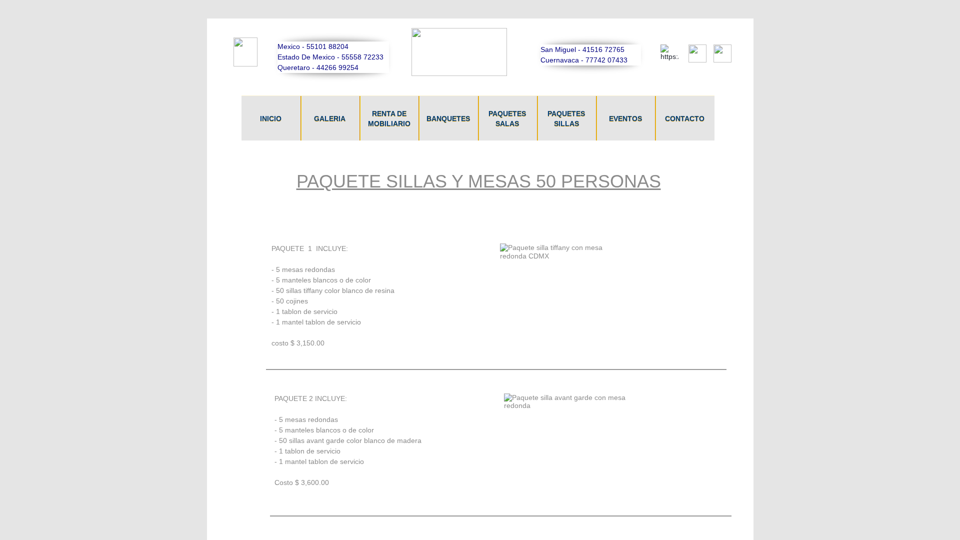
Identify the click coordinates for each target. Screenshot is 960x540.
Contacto (684, 118)
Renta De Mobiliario (389, 119)
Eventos (625, 118)
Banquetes (448, 118)
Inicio (271, 118)
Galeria (330, 118)
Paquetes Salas (507, 119)
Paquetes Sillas (566, 119)
